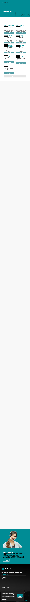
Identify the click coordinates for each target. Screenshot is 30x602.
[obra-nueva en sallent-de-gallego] (21, 56)
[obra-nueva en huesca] (9, 26)
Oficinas (4, 577)
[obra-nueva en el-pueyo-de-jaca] (9, 56)
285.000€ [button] (9, 62)
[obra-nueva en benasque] (9, 46)
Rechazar (20, 596)
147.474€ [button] (9, 32)
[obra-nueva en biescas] (21, 26)
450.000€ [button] (9, 73)
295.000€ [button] (21, 32)
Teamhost (26, 600)
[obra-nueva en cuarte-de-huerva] (21, 36)
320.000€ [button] (9, 42)
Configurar (3, 600)
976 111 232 (4, 578)
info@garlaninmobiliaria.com (7, 579)
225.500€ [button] (21, 52)
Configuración (20, 598)
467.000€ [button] (21, 42)
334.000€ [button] (9, 52)
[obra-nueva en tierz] (9, 36)
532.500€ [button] (21, 63)
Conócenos (6, 560)
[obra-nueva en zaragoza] (21, 46)
